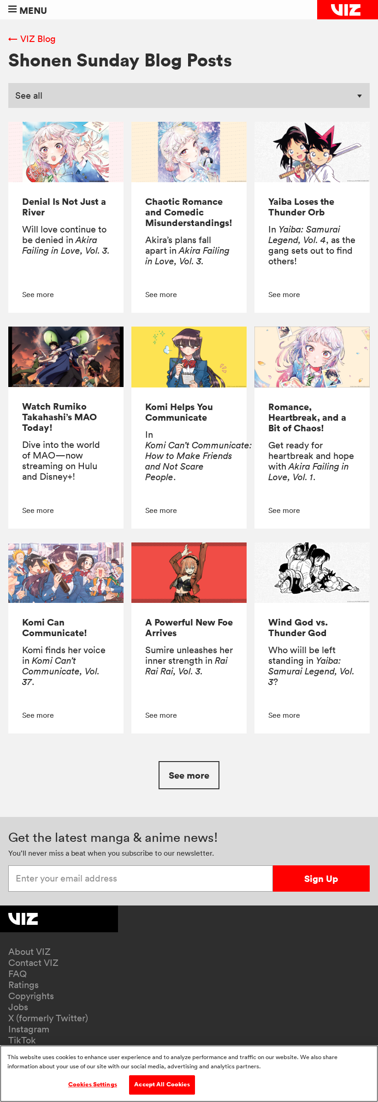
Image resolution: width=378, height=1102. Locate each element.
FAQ (17, 973)
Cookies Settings (92, 1084)
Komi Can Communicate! (54, 627)
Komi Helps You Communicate (179, 411)
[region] (189, 1073)
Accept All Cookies (161, 1084)
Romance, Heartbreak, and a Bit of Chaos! (307, 417)
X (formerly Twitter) (48, 1018)
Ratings (23, 984)
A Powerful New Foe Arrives (189, 627)
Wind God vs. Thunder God (298, 627)
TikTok (22, 1040)
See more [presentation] (38, 294)
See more (189, 775)
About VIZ (29, 951)
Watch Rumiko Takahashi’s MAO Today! (59, 417)
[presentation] (66, 152)
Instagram (28, 1029)
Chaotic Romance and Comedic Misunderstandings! (188, 212)
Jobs (18, 1007)
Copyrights (31, 995)
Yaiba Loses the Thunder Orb (301, 206)
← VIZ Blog (32, 38)
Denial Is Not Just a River (64, 206)
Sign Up (321, 878)
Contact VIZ (33, 962)
